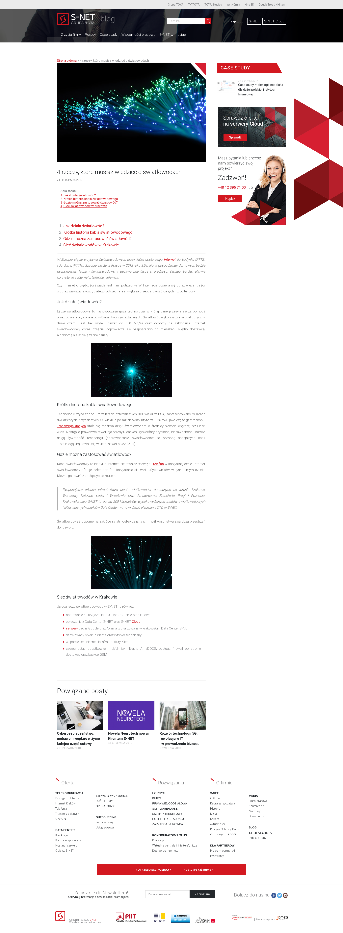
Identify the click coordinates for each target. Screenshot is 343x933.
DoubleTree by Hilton (272, 4)
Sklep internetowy (167, 813)
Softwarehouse (164, 808)
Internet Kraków (65, 803)
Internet (169, 259)
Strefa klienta (260, 832)
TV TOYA (194, 4)
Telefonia (61, 808)
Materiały (254, 811)
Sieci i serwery (104, 822)
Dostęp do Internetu (68, 798)
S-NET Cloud (274, 21)
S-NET (254, 21)
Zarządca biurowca (167, 824)
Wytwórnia (233, 4)
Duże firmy (104, 800)
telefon (158, 464)
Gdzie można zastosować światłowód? (97, 238)
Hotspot (159, 793)
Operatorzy (105, 806)
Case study (109, 35)
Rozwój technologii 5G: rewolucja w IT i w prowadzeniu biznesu (179, 738)
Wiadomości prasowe (138, 35)
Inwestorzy (217, 856)
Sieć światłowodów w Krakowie (91, 245)
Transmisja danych (71, 426)
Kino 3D (249, 4)
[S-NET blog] (77, 24)
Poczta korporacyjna (68, 840)
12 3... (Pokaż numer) (199, 870)
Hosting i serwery (66, 845)
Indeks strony (257, 838)
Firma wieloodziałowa (169, 803)
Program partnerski (222, 850)
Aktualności (217, 824)
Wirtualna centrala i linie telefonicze (174, 845)
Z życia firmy (71, 35)
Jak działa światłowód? (83, 226)
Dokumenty (256, 816)
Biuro (156, 798)
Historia (215, 808)
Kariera (214, 819)
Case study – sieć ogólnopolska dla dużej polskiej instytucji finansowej (260, 89)
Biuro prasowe (258, 801)
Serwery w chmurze (111, 795)
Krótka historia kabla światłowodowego (98, 232)
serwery (72, 628)
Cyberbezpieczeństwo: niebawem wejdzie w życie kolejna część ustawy (78, 738)
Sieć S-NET (62, 819)
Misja (213, 814)
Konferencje (256, 806)
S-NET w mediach (173, 35)
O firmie (215, 798)
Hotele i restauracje (169, 819)
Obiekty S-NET (64, 850)
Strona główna (67, 60)
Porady (90, 35)
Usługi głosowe (105, 827)
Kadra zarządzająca (222, 803)
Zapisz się (202, 894)
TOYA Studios (213, 4)
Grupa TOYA (175, 4)
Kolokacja (61, 835)
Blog (253, 827)
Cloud (136, 622)
